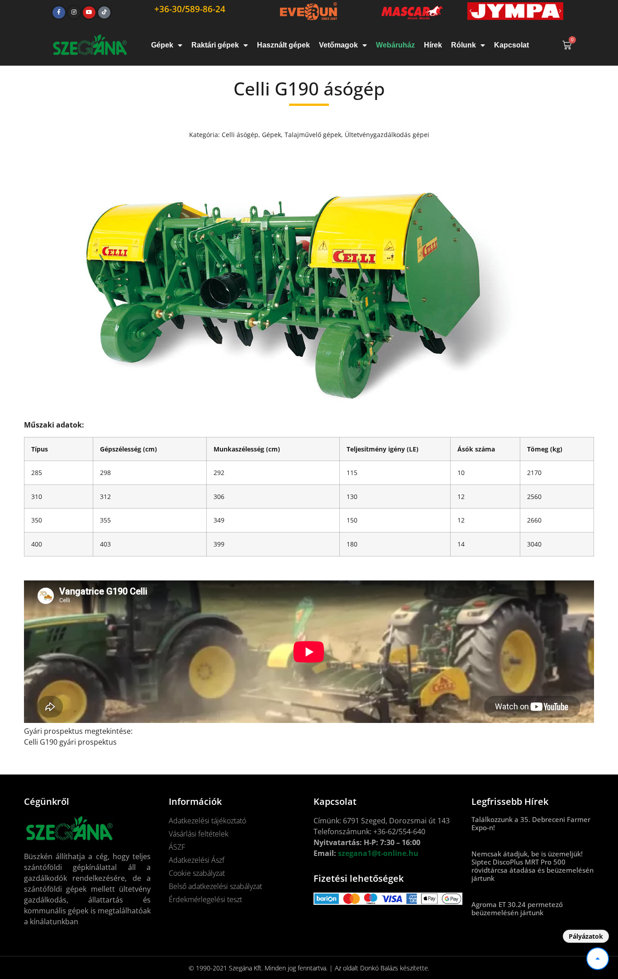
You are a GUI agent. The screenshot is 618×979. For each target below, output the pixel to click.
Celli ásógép (240, 134)
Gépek (162, 45)
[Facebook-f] (59, 12)
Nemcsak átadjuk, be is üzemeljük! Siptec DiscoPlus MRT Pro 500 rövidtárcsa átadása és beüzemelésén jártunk (532, 866)
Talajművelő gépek (313, 134)
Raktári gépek (215, 45)
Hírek (433, 45)
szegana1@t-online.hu (378, 853)
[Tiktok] (104, 12)
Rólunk (463, 45)
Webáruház (395, 45)
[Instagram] (74, 12)
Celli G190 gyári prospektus (70, 742)
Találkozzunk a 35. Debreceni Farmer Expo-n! (530, 823)
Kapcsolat (511, 45)
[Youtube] (89, 12)
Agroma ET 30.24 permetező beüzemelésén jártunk (517, 908)
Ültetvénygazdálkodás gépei (387, 134)
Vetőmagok (338, 45)
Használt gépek (283, 45)
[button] (470, 11)
